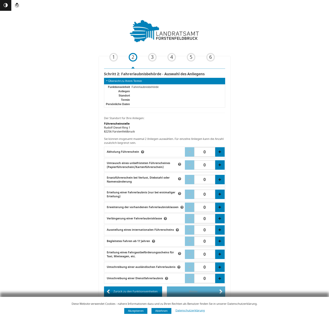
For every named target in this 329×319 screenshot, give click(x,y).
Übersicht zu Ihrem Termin (125, 81)
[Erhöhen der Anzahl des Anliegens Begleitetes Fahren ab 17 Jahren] (220, 241)
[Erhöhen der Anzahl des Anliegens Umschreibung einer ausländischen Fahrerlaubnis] (220, 267)
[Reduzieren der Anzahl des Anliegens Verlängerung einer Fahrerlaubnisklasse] (189, 218)
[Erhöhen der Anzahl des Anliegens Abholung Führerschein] (220, 152)
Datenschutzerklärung (190, 311)
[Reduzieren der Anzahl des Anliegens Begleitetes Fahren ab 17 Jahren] (189, 241)
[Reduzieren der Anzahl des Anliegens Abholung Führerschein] (189, 152)
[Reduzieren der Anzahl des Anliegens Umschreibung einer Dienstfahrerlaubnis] (189, 278)
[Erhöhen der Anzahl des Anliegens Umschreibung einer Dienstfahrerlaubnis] (220, 278)
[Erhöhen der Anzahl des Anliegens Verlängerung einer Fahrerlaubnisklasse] (220, 218)
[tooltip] (142, 152)
